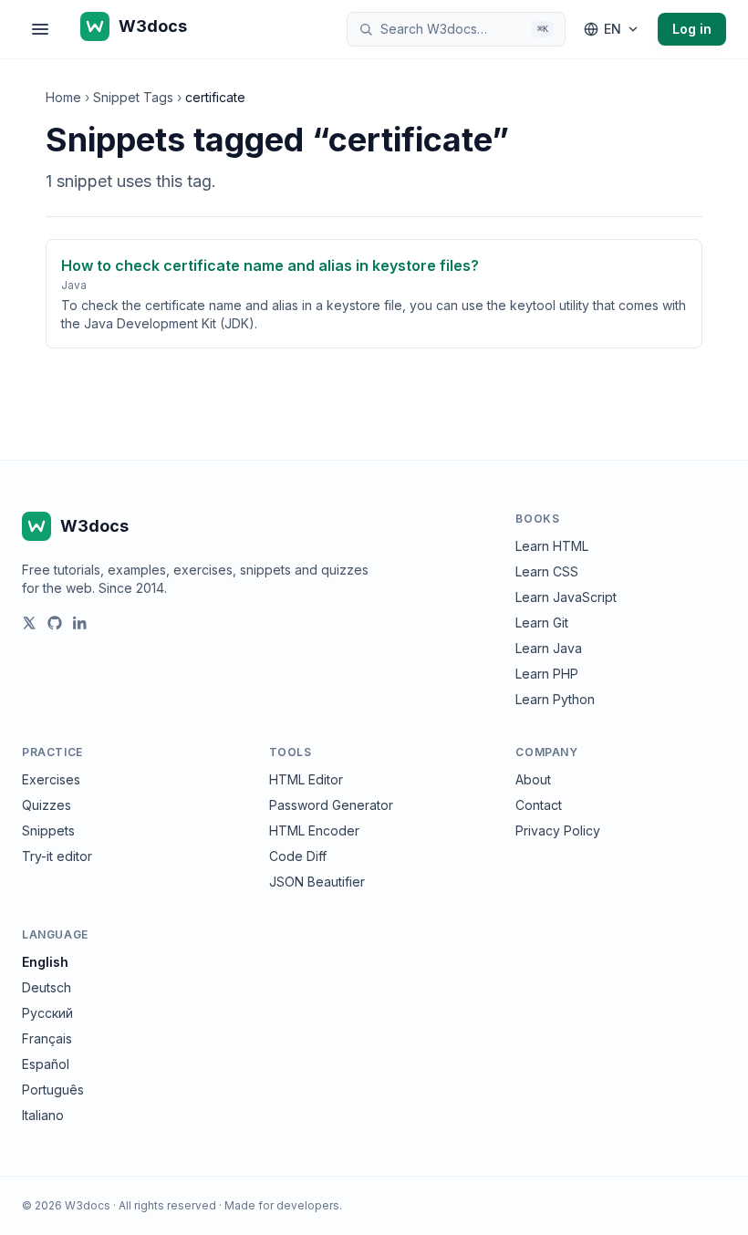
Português (53, 1089)
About (533, 779)
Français (47, 1038)
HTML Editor (306, 779)
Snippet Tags (133, 97)
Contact (538, 805)
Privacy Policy (557, 830)
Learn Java (548, 648)
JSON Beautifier (317, 881)
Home (63, 97)
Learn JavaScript (566, 597)
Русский (47, 1013)
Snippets (48, 830)
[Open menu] (40, 29)
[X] (29, 623)
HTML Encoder (314, 830)
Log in (692, 28)
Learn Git (541, 622)
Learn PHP (546, 673)
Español (45, 1064)
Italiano (43, 1115)
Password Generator (331, 805)
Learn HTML (551, 546)
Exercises (51, 779)
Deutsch (46, 987)
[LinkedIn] (80, 623)
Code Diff (298, 856)
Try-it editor (57, 856)
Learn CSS (546, 571)
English (45, 962)
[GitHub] (54, 623)
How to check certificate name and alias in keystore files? (270, 265)
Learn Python (555, 699)
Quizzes (46, 805)
